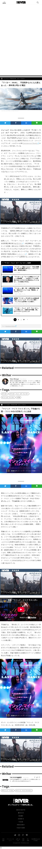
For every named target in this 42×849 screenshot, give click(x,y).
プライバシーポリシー (10, 839)
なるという (21, 254)
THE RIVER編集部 (6, 404)
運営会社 (23, 839)
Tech (21, 821)
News (19, 404)
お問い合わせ (18, 839)
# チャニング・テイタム (7, 790)
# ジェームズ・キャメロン (8, 397)
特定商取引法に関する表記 (36, 839)
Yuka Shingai (6, 78)
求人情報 (28, 839)
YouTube (21, 827)
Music (21, 812)
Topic (18, 78)
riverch (27, 842)
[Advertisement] (21, 51)
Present (21, 824)
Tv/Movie (22, 78)
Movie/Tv (21, 810)
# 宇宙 (18, 397)
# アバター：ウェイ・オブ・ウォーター (19, 393)
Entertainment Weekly (30, 143)
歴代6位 (19, 243)
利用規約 (3, 839)
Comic (21, 818)
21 (24, 320)
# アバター (4, 393)
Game (21, 816)
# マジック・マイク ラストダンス (24, 790)
